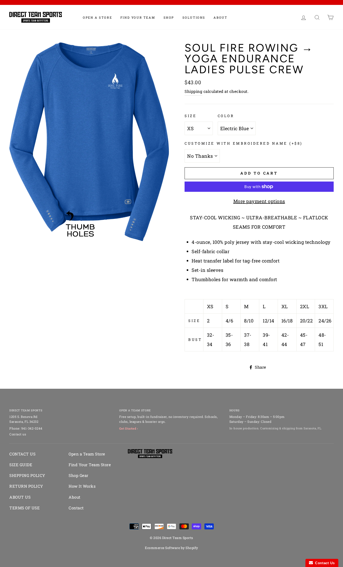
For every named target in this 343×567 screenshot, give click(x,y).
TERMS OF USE (24, 508)
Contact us (17, 434)
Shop (169, 17)
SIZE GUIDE (20, 464)
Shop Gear (78, 475)
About (220, 17)
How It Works (82, 486)
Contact (76, 508)
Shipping (193, 91)
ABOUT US (20, 497)
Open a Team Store (87, 454)
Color (226, 115)
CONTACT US (22, 454)
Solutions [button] (193, 17)
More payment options (259, 201)
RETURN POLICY (26, 486)
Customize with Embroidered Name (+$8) (244, 143)
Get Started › (128, 428)
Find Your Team (137, 17)
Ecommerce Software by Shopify (171, 548)
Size (190, 115)
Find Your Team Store (90, 464)
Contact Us (324, 563)
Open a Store (97, 17)
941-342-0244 (31, 428)
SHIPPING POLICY (27, 475)
